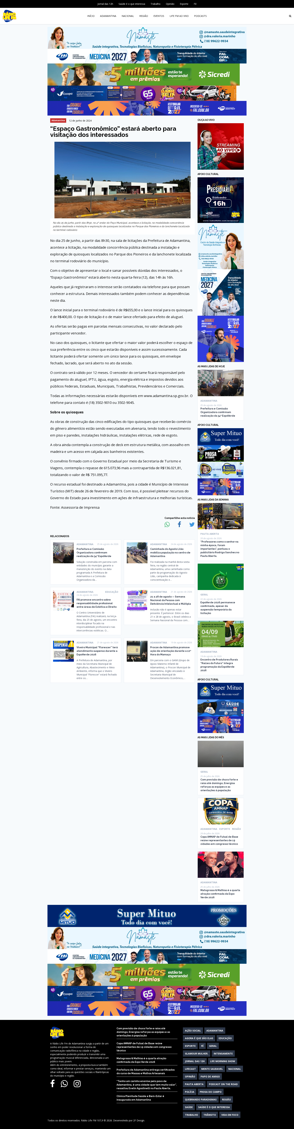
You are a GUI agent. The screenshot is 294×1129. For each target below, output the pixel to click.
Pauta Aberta (194, 1084)
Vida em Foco (229, 1114)
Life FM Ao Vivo (179, 16)
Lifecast (190, 1068)
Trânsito (209, 1114)
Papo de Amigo (210, 1076)
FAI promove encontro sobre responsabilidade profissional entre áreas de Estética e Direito (97, 603)
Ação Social (193, 1030)
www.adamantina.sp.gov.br (166, 395)
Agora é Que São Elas (199, 1038)
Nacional (128, 16)
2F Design (138, 1120)
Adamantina (108, 16)
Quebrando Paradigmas (201, 1099)
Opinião (170, 3)
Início (91, 16)
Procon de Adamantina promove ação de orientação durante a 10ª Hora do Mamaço (170, 651)
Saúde (189, 1107)
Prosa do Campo (211, 1091)
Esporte (184, 3)
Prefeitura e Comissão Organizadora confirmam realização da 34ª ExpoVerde (94, 553)
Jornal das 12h (105, 3)
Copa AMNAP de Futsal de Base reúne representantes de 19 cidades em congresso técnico (219, 840)
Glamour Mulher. (196, 1053)
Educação (225, 1038)
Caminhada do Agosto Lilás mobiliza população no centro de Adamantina (170, 553)
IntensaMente (223, 1053)
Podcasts (200, 16)
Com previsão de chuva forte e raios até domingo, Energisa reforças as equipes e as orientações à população (143, 1032)
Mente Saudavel (212, 1068)
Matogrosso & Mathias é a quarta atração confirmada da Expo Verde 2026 (220, 894)
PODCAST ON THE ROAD (223, 1084)
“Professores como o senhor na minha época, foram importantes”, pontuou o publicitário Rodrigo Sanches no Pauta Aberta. (219, 548)
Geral (213, 1045)
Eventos (158, 16)
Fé (195, 3)
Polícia (189, 1091)
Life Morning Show (222, 1061)
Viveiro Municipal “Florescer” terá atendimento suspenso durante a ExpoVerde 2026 (97, 651)
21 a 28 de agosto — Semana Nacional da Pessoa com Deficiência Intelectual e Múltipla (170, 600)
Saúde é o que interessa (132, 3)
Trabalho (155, 3)
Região (143, 16)
